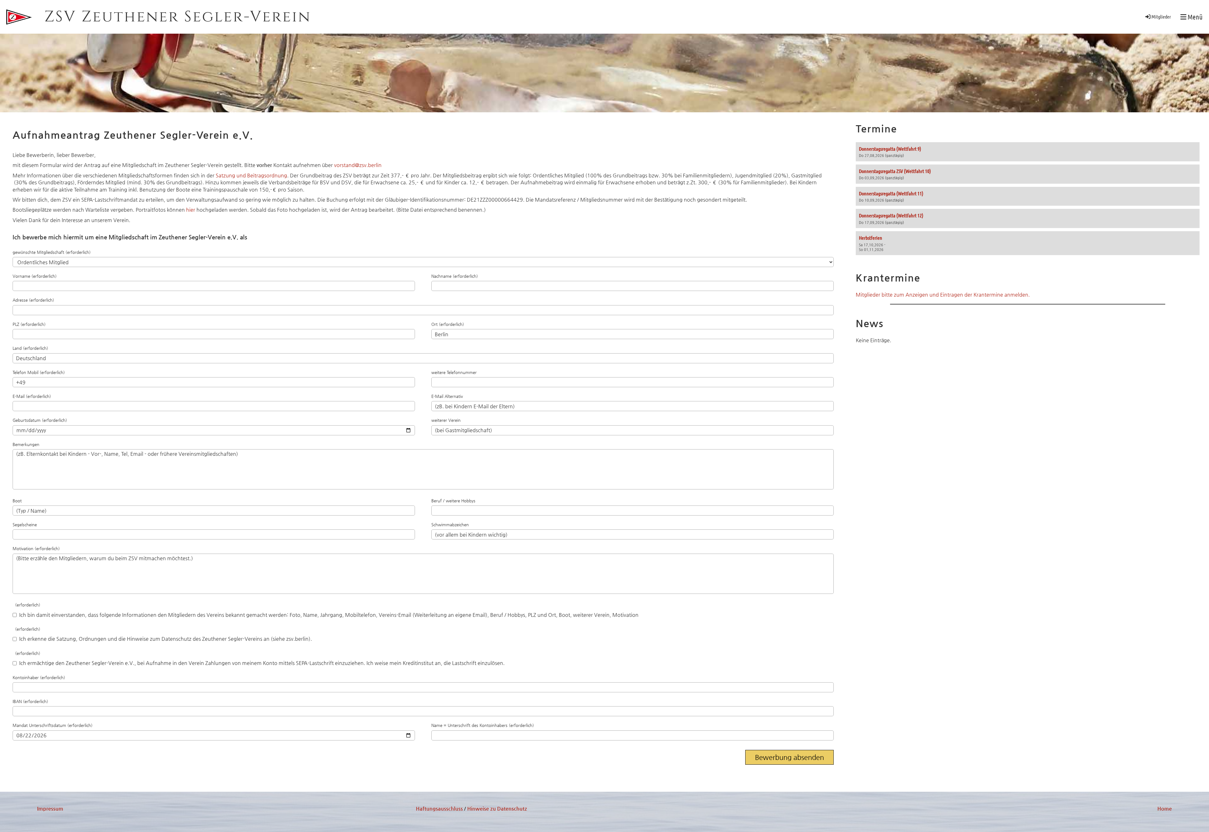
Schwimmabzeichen (450, 524)
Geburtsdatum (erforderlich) (40, 420)
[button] (1028, 151)
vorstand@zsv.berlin (358, 165)
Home (1164, 809)
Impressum (50, 809)
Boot (17, 500)
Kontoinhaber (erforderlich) (39, 677)
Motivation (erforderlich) (36, 548)
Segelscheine (25, 524)
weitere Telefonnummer (454, 372)
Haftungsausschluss (439, 809)
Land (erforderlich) (30, 348)
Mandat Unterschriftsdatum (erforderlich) (53, 725)
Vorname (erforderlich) (35, 276)
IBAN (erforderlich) (30, 701)
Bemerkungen (26, 444)
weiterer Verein (446, 420)
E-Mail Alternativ (447, 396)
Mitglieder (1161, 17)
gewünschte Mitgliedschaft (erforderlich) (52, 252)
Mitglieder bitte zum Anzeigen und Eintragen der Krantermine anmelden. (943, 295)
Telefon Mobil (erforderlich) (39, 372)
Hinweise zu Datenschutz (497, 809)
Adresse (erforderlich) (33, 300)
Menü (1194, 17)
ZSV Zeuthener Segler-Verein (177, 17)
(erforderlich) (26, 604)
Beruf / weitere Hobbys (453, 500)
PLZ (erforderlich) (29, 324)
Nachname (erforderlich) (454, 276)
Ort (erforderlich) (447, 324)
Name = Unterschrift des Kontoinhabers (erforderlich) (482, 725)
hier (190, 210)
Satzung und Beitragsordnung (251, 175)
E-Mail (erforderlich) (32, 396)
